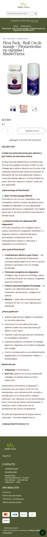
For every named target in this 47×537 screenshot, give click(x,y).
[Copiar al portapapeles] (25, 429)
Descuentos (26, 26)
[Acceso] (40, 13)
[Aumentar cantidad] (12, 131)
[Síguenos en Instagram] (13, 456)
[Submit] (35, 13)
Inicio (16, 26)
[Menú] (3, 13)
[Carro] (44, 13)
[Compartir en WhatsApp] (14, 429)
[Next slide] (43, 109)
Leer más (34, 21)
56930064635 (11, 472)
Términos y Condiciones (13, 499)
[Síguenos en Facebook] (16, 456)
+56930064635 (11, 469)
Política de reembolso (11, 495)
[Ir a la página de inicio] (23, 5)
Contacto (6, 492)
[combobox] (22, 13)
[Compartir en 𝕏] (9, 429)
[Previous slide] (4, 109)
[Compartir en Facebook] (3, 429)
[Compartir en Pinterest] (20, 429)
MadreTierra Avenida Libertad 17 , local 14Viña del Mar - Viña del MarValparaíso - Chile (17, 478)
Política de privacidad (11, 502)
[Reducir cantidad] (4, 131)
